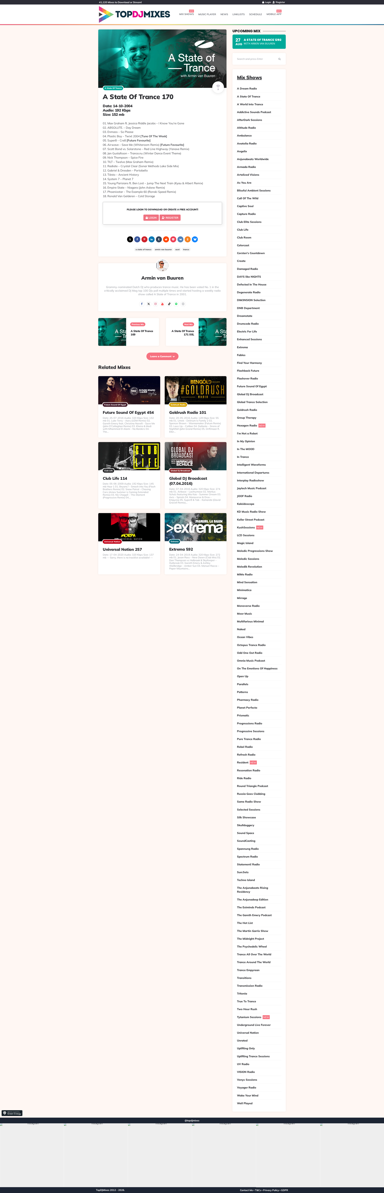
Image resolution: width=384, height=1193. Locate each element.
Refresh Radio (246, 754)
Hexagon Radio (247, 425)
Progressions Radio (249, 723)
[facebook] (137, 239)
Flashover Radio (247, 378)
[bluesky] (195, 239)
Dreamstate (244, 316)
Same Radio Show (249, 801)
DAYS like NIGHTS (249, 276)
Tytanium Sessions (249, 1017)
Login (268, 2)
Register (280, 2)
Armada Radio (246, 167)
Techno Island (246, 880)
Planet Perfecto (247, 707)
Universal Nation (112, 541)
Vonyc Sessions (247, 1079)
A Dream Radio (247, 88)
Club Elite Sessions (249, 222)
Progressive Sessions (250, 731)
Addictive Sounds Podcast (254, 112)
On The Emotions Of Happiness (257, 668)
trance (186, 249)
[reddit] (166, 239)
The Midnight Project (250, 938)
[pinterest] (144, 239)
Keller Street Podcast (250, 519)
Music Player (207, 14)
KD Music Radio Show (251, 511)
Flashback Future (248, 370)
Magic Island (245, 543)
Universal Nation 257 (122, 549)
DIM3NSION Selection (251, 300)
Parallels (242, 684)
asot (177, 249)
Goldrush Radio (178, 404)
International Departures (253, 472)
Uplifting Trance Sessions (253, 1056)
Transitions (244, 978)
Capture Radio (246, 214)
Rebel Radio (245, 747)
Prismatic (243, 715)
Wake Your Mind (247, 1095)
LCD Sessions (245, 535)
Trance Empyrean (248, 970)
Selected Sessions (248, 809)
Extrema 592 (181, 549)
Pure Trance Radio (249, 739)
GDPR (284, 1190)
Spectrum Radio (247, 856)
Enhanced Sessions (249, 339)
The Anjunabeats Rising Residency (252, 889)
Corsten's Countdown (251, 253)
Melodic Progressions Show (255, 551)
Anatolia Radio (247, 143)
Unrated (242, 1040)
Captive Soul (245, 206)
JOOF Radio (244, 496)
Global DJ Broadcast (180, 470)
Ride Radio (244, 778)
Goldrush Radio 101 (187, 412)
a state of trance (143, 249)
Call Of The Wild (247, 198)
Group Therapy (246, 417)
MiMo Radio (245, 574)
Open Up (242, 676)
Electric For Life (247, 331)
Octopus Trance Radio (251, 645)
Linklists (238, 14)
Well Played (244, 1103)
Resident (242, 762)
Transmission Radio (249, 985)
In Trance (243, 457)
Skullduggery (245, 825)
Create (241, 261)
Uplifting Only (246, 1048)
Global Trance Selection (252, 402)
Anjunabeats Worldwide (253, 159)
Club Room (244, 237)
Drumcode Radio (248, 323)
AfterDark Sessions (249, 120)
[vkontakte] (180, 239)
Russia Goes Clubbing (251, 794)
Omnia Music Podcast (251, 660)
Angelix (242, 151)
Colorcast (243, 245)
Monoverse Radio (248, 606)
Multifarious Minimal (250, 621)
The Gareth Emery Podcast (254, 915)
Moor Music (244, 613)
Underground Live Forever (254, 1025)
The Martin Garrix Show (252, 931)
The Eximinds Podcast (251, 907)
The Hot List (245, 923)
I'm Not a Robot (247, 433)
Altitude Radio (246, 127)
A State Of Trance (113, 88)
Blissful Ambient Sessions (254, 190)
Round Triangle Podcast (252, 786)
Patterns (242, 692)
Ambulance (244, 135)
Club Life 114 (115, 478)
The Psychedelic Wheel (252, 946)
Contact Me (246, 1190)
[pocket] (173, 239)
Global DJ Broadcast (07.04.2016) (188, 481)
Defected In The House (251, 284)
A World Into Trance (250, 104)
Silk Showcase (246, 817)
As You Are (244, 182)
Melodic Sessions (248, 559)
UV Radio (243, 1064)
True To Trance (246, 1001)
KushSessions (246, 527)
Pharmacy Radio (247, 700)
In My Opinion (246, 441)
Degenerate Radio (249, 292)
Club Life (108, 470)
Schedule (255, 14)
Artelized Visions (248, 174)
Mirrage (242, 598)
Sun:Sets (243, 872)
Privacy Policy (271, 1190)
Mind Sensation (247, 582)
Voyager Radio (246, 1087)
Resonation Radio (248, 770)
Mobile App (274, 14)
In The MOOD (245, 449)
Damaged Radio (247, 269)
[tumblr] (159, 239)
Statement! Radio (248, 864)
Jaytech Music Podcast (251, 488)
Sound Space (245, 833)
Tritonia (242, 993)
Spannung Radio (248, 848)
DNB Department (248, 308)
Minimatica (244, 590)
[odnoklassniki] (188, 239)
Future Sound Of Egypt (115, 404)
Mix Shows (186, 14)
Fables (241, 355)
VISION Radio (246, 1072)
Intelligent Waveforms (251, 464)
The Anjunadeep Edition (252, 899)
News (224, 14)
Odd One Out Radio (249, 653)
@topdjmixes (192, 1120)
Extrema (174, 541)
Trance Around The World (253, 962)
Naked (241, 629)
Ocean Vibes (245, 637)
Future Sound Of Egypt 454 (128, 412)
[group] (32, 1155)
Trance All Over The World (254, 954)
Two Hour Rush (247, 1009)
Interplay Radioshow (250, 480)
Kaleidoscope (245, 504)
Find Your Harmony (249, 363)
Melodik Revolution (249, 566)
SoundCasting (246, 841)
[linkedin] (152, 239)
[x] (130, 239)
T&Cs (258, 1190)
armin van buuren (163, 249)
